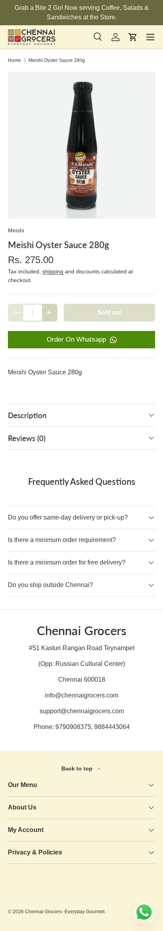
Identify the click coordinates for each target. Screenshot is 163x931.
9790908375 (73, 726)
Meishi (16, 230)
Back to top (77, 768)
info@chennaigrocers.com (81, 695)
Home (14, 60)
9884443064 (112, 726)
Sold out (109, 312)
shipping (52, 271)
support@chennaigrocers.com (82, 711)
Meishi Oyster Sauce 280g (56, 60)
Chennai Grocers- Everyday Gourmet (64, 911)
